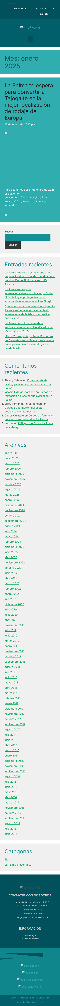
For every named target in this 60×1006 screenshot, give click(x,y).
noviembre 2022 (15, 562)
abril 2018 (11, 687)
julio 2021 (10, 599)
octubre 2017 (13, 719)
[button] (30, 39)
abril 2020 (11, 619)
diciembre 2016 (14, 760)
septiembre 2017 (15, 724)
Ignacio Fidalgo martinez (20, 392)
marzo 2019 (12, 640)
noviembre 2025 (15, 479)
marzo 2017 (12, 750)
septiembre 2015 (15, 818)
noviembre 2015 (14, 807)
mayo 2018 (11, 682)
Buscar (9, 231)
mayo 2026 (12, 458)
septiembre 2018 (15, 661)
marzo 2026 (12, 463)
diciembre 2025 (14, 473)
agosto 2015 (12, 823)
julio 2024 (11, 531)
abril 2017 (11, 745)
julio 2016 (10, 781)
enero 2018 (11, 703)
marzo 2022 (12, 583)
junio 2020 (11, 614)
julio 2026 (11, 453)
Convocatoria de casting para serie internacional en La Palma (28, 384)
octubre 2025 (13, 484)
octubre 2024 (13, 515)
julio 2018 (10, 672)
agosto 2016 (12, 776)
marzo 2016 (12, 802)
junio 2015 (11, 833)
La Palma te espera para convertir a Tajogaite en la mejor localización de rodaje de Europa (29, 101)
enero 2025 (12, 499)
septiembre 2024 (15, 520)
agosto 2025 (12, 489)
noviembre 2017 (14, 713)
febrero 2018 (12, 698)
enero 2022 (12, 593)
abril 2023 (11, 557)
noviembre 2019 (15, 625)
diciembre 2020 (14, 604)
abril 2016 (11, 797)
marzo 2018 (12, 693)
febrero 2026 (13, 468)
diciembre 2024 (14, 505)
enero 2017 (11, 755)
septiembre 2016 (15, 771)
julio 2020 (11, 609)
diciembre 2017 (14, 708)
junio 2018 (11, 677)
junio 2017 (11, 739)
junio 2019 (11, 635)
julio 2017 (10, 734)
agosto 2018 (12, 666)
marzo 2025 (12, 494)
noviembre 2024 (15, 510)
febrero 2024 (13, 541)
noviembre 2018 (14, 651)
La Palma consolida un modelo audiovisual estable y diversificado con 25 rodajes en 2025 (29, 327)
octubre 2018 (13, 656)
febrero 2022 (13, 588)
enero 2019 (12, 646)
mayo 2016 (11, 792)
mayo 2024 (12, 536)
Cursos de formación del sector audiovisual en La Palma (28, 396)
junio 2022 (11, 573)
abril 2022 (11, 578)
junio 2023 (11, 552)
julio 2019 (10, 630)
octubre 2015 (13, 812)
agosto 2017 (12, 729)
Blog (11, 215)
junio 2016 (11, 786)
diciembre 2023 (14, 546)
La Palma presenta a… (18, 864)
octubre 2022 (13, 567)
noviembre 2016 (15, 766)
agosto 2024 (12, 526)
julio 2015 (10, 828)
